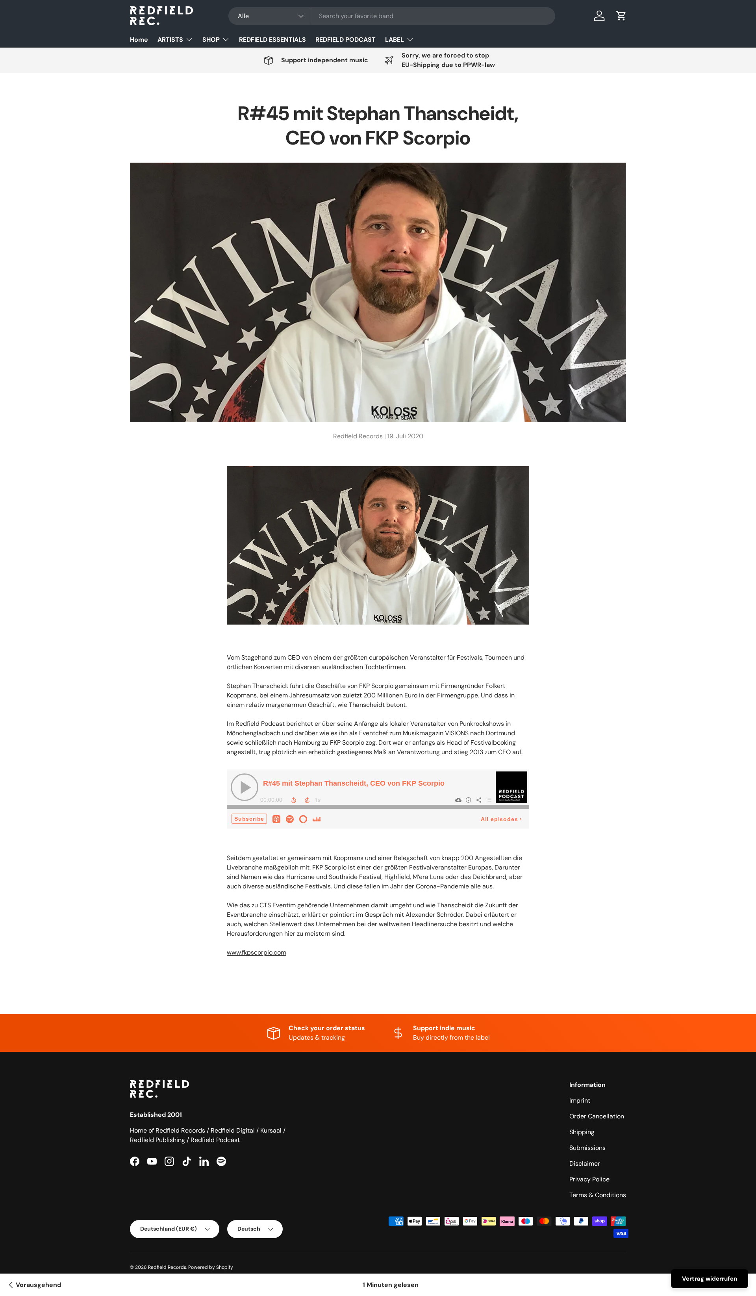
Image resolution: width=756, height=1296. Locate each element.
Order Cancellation (596, 1116)
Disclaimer (584, 1163)
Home (139, 39)
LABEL (394, 39)
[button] (621, 15)
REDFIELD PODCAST (345, 39)
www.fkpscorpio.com (256, 952)
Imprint (579, 1100)
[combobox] (391, 16)
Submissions (587, 1148)
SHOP (211, 39)
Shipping (582, 1132)
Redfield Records (167, 1267)
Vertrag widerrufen (709, 1279)
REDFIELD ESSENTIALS (272, 39)
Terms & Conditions (597, 1195)
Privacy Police (589, 1179)
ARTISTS (170, 39)
